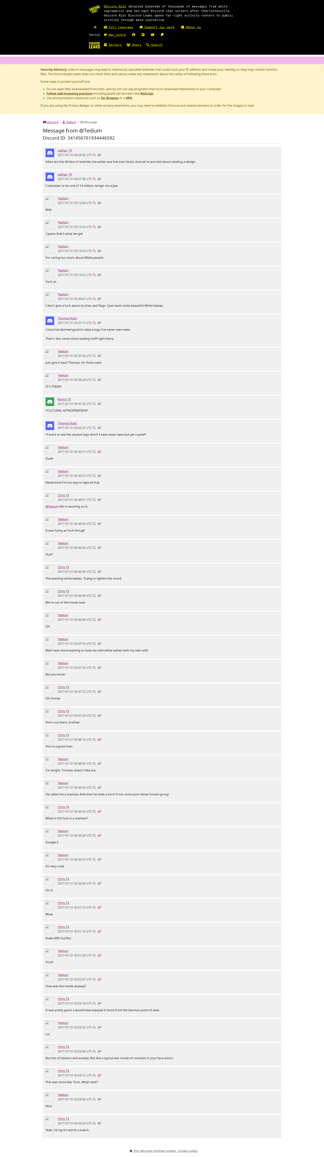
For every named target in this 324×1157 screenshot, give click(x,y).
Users (136, 45)
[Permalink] (99, 155)
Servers (114, 45)
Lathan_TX (65, 150)
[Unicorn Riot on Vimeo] (143, 35)
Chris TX (63, 495)
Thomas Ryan (67, 318)
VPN (129, 98)
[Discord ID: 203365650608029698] (50, 201)
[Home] (94, 45)
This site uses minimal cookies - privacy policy (165, 1151)
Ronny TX (64, 399)
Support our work (159, 27)
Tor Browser (110, 98)
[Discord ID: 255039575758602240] (50, 321)
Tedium (70, 122)
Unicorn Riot (115, 6)
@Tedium (52, 506)
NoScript (146, 93)
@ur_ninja (116, 35)
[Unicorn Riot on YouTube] (152, 35)
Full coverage (120, 27)
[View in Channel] (94, 155)
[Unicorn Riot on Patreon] (162, 35)
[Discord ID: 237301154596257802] (50, 401)
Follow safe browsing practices (69, 93)
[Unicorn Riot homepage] (94, 9)
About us (192, 27)
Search (155, 45)
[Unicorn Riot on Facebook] (133, 35)
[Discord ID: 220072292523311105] (50, 497)
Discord (52, 122)
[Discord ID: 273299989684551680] (50, 153)
